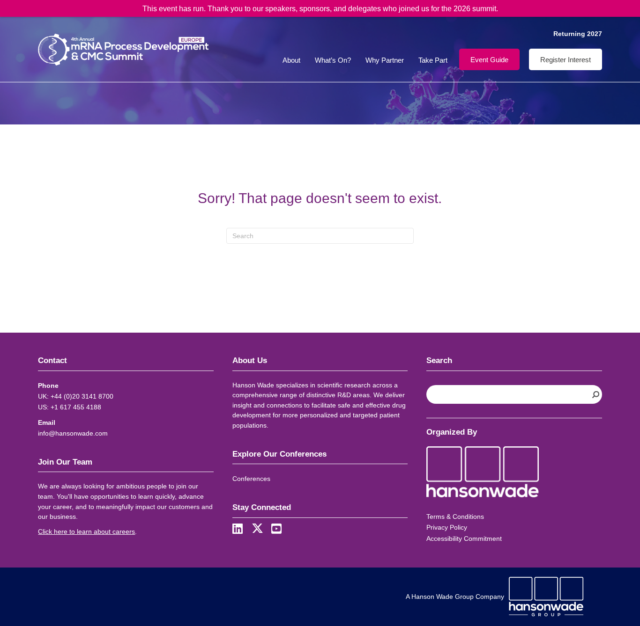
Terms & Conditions (455, 516)
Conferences (251, 478)
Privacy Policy (446, 527)
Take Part (432, 60)
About (291, 60)
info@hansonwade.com (73, 433)
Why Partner (384, 60)
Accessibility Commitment (464, 538)
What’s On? (333, 60)
